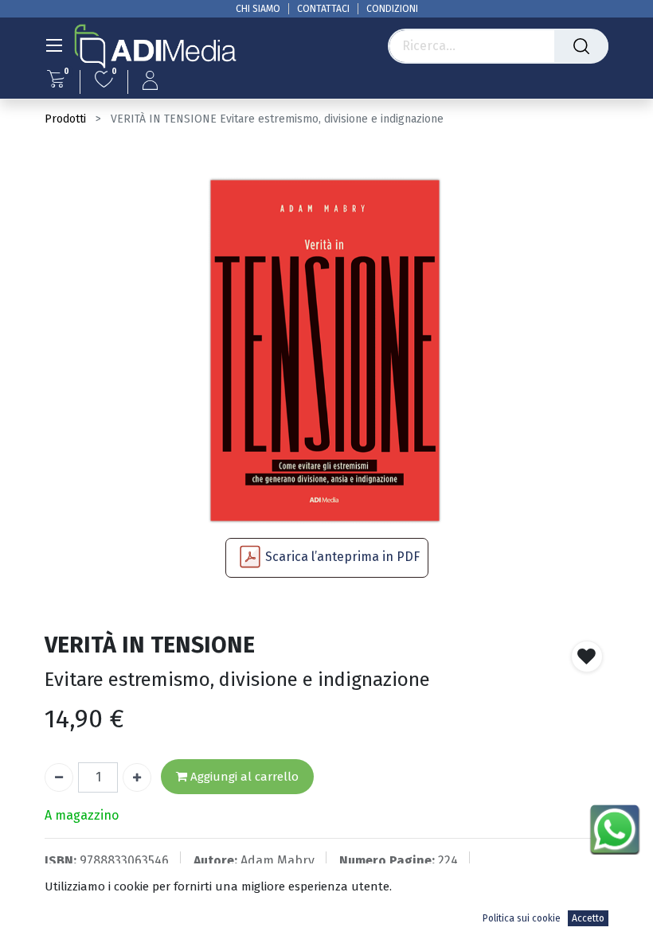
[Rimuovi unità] (59, 777)
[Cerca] (581, 46)
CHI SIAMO (258, 8)
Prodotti (65, 119)
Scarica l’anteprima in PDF (342, 556)
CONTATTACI (323, 8)
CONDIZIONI (392, 8)
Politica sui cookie (522, 918)
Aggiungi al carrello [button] (243, 777)
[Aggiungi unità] (137, 777)
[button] (587, 656)
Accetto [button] (588, 918)
